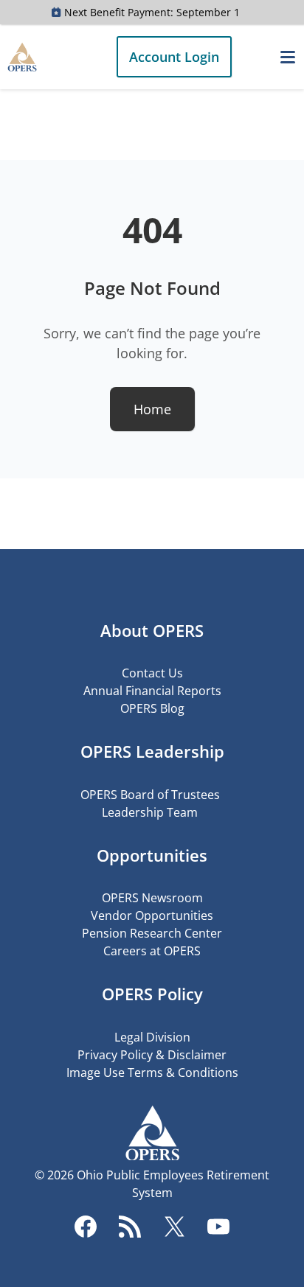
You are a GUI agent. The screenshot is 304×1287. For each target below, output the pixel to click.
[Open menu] (288, 57)
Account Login (174, 57)
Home (152, 409)
